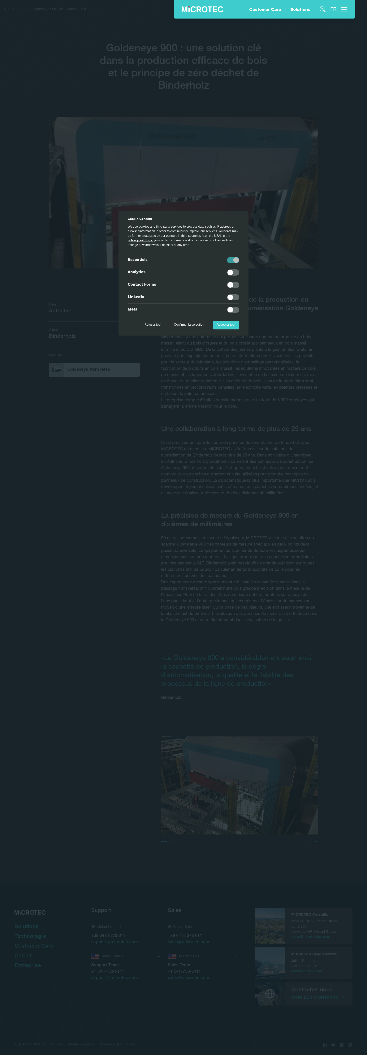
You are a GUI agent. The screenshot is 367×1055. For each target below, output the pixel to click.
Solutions (300, 10)
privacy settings (140, 240)
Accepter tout (226, 325)
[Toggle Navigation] (344, 9)
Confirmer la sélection (189, 325)
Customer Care (265, 10)
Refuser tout (153, 325)
